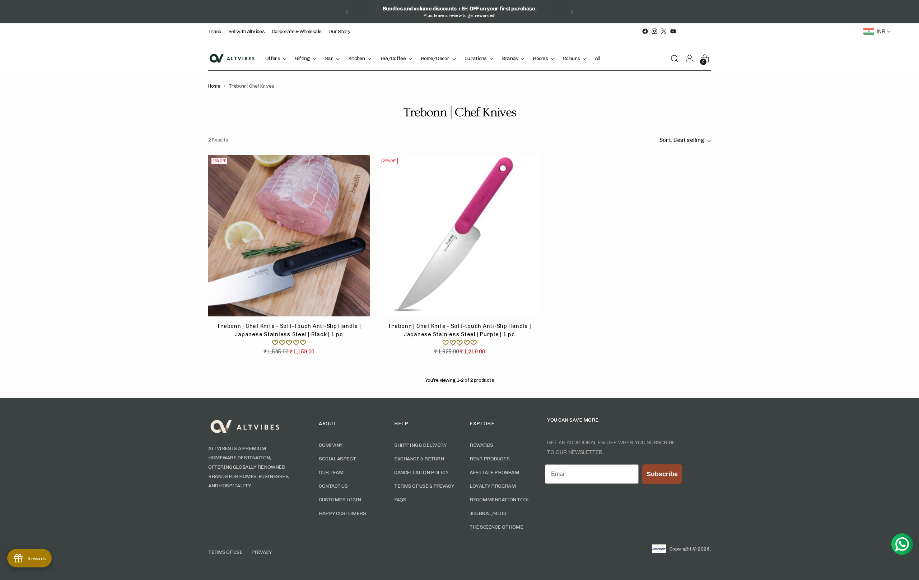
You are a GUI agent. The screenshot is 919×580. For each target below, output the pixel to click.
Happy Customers (342, 513)
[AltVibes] (231, 58)
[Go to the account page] (692, 58)
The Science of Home (496, 527)
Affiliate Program (494, 472)
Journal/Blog (488, 513)
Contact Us (333, 486)
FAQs (400, 500)
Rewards (481, 445)
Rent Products (489, 459)
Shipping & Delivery (420, 445)
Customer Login (340, 500)
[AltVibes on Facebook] (645, 31)
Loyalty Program (493, 486)
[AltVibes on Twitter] (664, 31)
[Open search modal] (677, 58)
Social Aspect (337, 459)
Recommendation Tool (500, 500)
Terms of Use (225, 552)
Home (214, 86)
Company (331, 445)
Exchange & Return (419, 459)
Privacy (261, 552)
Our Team (331, 472)
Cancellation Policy (421, 472)
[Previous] (347, 11)
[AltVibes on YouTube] (673, 31)
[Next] (572, 11)
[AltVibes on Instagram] (654, 31)
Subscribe (662, 474)
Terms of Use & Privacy (424, 486)
